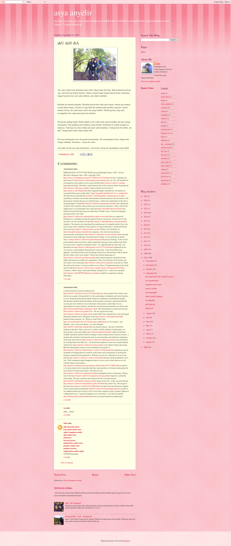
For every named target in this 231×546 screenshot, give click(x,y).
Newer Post (60, 474)
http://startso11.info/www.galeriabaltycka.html (87, 239)
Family (163, 118)
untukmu (164, 184)
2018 (146, 216)
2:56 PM (66, 457)
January (149, 342)
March (148, 333)
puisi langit (165, 165)
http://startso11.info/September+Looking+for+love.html (104, 195)
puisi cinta (165, 162)
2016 (146, 225)
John (65, 423)
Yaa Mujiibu (150, 300)
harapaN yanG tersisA (153, 284)
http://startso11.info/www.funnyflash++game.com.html (83, 383)
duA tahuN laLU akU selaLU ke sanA (159, 276)
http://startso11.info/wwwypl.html (76, 311)
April (148, 329)
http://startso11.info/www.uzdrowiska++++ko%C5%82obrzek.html (88, 350)
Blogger (127, 540)
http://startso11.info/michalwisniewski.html (90, 180)
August (149, 313)
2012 (146, 237)
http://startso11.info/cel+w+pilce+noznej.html (86, 357)
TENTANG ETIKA (63, 488)
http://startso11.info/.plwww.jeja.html (99, 262)
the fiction (164, 176)
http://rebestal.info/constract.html (75, 396)
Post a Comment (67, 462)
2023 (146, 204)
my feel (164, 151)
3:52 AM (66, 279)
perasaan (164, 158)
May (148, 325)
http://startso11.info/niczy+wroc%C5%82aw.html (82, 293)
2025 (146, 196)
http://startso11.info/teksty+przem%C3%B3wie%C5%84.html (86, 177)
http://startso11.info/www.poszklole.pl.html (79, 257)
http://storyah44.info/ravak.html (110, 208)
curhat (163, 111)
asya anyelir (73, 12)
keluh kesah (165, 129)
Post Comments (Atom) (73, 480)
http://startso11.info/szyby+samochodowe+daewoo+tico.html (86, 216)
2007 (146, 257)
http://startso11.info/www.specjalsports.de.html (98, 203)
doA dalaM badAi (152, 280)
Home (95, 474)
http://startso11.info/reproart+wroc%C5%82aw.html (93, 247)
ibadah (163, 126)
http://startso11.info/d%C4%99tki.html (85, 386)
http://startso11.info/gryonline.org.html (85, 229)
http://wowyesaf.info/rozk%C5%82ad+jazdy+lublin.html (84, 321)
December (150, 261)
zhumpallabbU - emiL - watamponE (78, 516)
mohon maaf (165, 147)
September (150, 273)
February (149, 338)
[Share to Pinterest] (91, 154)
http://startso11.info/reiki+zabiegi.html (77, 326)
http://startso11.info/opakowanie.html (109, 316)
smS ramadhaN (151, 292)
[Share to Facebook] (88, 154)
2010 (146, 245)
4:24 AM (66, 400)
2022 (146, 208)
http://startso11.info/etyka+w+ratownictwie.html (103, 234)
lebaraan (164, 140)
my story (164, 154)
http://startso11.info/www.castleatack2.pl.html (80, 373)
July (148, 317)
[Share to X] (86, 154)
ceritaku (164, 107)
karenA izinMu (151, 288)
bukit (163, 100)
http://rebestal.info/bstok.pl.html (99, 332)
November (150, 265)
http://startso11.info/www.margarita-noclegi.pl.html (90, 375)
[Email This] (81, 154)
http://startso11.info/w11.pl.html (113, 183)
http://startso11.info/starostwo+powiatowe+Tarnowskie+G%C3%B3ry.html (91, 365)
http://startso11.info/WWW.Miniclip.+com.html (81, 273)
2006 (146, 347)
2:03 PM (66, 415)
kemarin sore (166, 133)
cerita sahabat (166, 104)
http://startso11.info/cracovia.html (76, 188)
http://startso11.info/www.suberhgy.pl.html (98, 339)
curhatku (164, 115)
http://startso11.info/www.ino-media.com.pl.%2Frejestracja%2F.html (98, 268)
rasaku (163, 169)
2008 (146, 253)
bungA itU (149, 308)
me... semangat (166, 144)
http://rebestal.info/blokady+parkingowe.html (80, 308)
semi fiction (165, 173)
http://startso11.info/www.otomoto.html (88, 345)
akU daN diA (150, 304)
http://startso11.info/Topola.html (75, 190)
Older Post (130, 474)
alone (163, 93)
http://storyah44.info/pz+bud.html (76, 232)
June (148, 321)
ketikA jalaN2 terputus (153, 296)
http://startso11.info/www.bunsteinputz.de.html (102, 388)
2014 (146, 229)
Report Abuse (147, 88)
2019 (146, 212)
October (149, 269)
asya (158, 64)
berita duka (165, 96)
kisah (163, 136)
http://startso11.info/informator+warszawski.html (108, 221)
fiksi (162, 122)
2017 (146, 220)
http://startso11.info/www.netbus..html (77, 314)
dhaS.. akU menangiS (73, 503)
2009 (146, 249)
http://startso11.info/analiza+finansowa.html (79, 381)
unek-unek (165, 180)
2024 (146, 200)
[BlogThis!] (83, 154)
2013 (146, 233)
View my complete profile (150, 81)
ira (64, 408)
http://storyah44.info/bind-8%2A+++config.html (109, 193)
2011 (146, 241)
